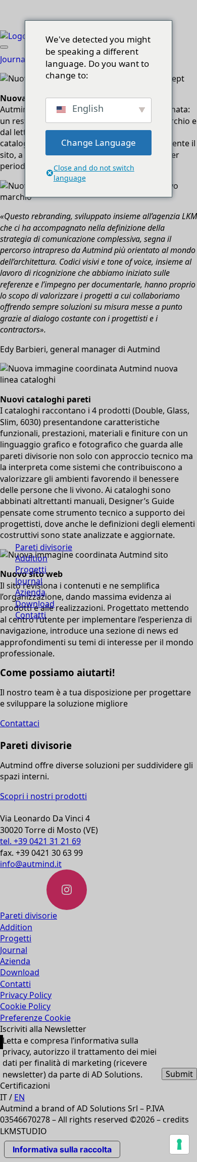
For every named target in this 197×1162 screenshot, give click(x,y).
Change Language (98, 142)
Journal (28, 581)
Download (35, 603)
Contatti (30, 614)
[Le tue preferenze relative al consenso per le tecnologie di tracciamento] (179, 1144)
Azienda (30, 592)
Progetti (30, 569)
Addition (31, 558)
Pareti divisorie (43, 547)
